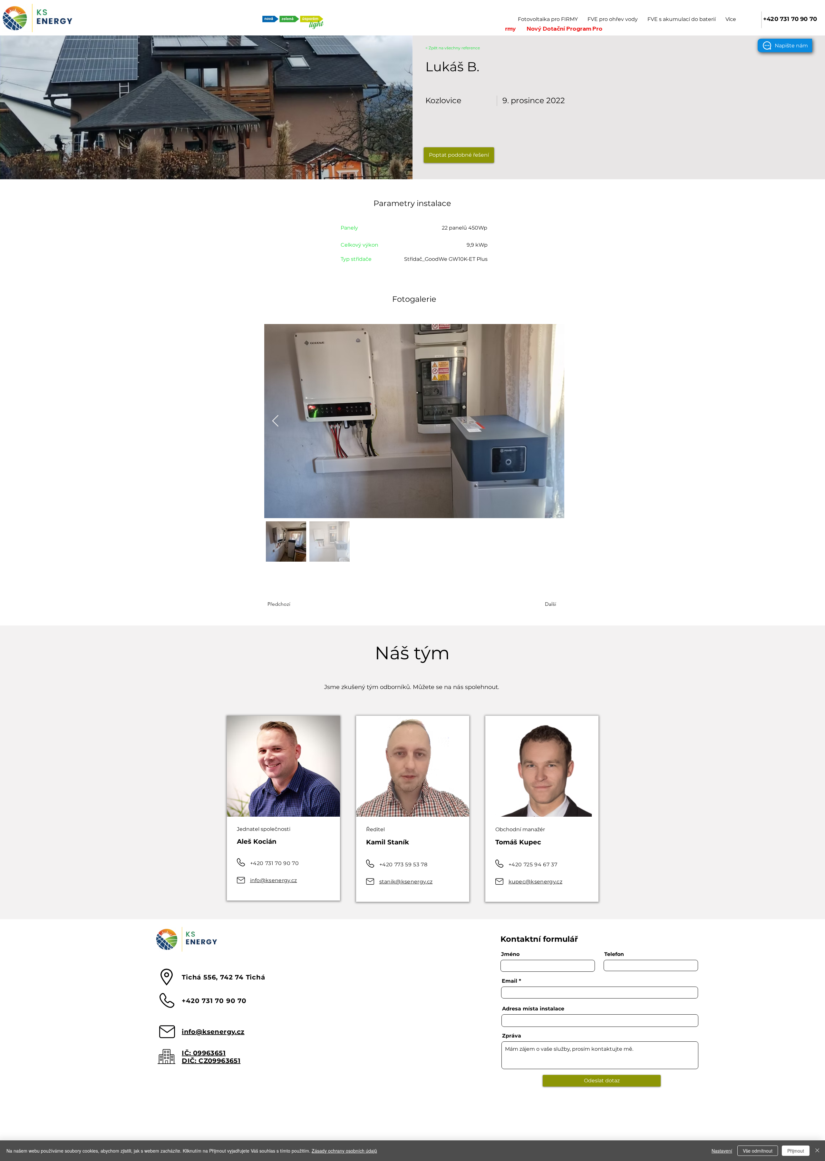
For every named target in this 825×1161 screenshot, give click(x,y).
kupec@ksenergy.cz (535, 882)
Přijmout (795, 1150)
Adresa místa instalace (533, 1008)
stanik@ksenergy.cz (406, 882)
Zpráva (511, 1035)
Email (509, 981)
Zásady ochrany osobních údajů (344, 1150)
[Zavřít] (817, 1151)
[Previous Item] (275, 421)
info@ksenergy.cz (273, 880)
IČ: (187, 1053)
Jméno (510, 954)
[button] (785, 45)
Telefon (614, 954)
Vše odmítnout (757, 1150)
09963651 (209, 1053)
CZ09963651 (219, 1061)
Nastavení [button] (722, 1150)
